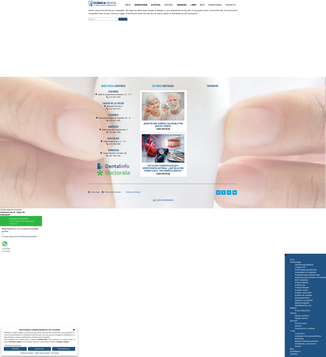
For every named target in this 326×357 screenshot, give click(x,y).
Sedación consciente (304, 300)
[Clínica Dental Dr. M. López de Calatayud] (103, 1)
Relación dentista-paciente (306, 341)
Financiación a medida (305, 328)
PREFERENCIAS (64, 349)
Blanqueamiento (302, 297)
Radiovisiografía (302, 303)
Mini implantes (301, 280)
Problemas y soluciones (305, 343)
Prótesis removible (303, 292)
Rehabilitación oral (303, 305)
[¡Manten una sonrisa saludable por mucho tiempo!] (163, 119)
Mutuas (298, 325)
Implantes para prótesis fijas (307, 274)
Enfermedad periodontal (305, 269)
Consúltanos (215, 5)
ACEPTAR (15, 349)
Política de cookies (26, 353)
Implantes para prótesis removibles (310, 277)
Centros (168, 5)
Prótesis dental (301, 282)
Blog (202, 5)
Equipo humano (302, 315)
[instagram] (229, 192)
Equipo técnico (301, 318)
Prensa (298, 346)
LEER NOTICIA (163, 129)
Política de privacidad (42, 353)
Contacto (231, 5)
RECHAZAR (39, 349)
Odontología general (304, 264)
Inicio (128, 5)
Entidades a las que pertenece (308, 336)
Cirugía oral (300, 267)
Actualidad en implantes (305, 272)
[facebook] (223, 192)
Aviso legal (55, 353)
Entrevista (299, 338)
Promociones (301, 323)
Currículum (300, 333)
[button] (74, 329)
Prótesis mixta (301, 290)
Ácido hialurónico (302, 310)
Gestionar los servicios (13, 345)
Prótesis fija (300, 285)
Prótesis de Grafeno (303, 295)
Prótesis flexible (302, 287)
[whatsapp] (218, 192)
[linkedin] (234, 192)
